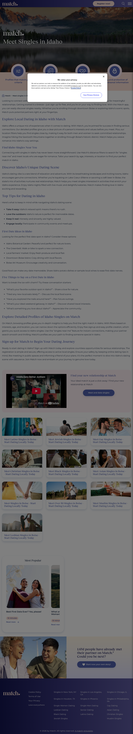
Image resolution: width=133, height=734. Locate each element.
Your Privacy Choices (91, 95)
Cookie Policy (76, 88)
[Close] (104, 76)
